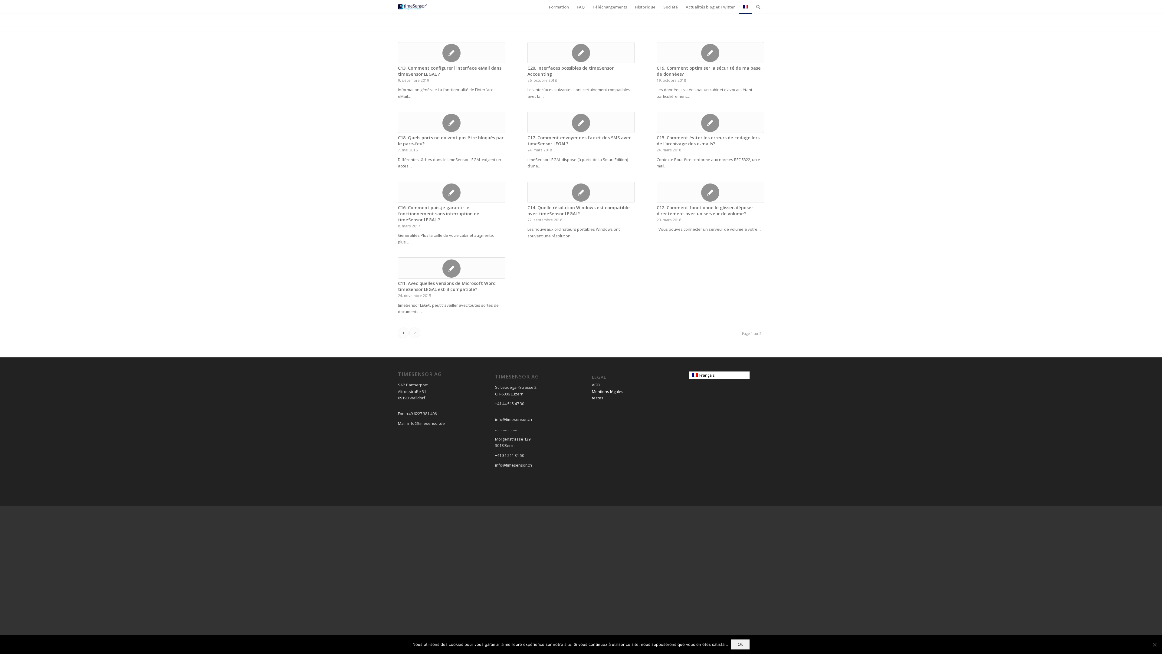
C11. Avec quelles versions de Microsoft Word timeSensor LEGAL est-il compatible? (447, 286)
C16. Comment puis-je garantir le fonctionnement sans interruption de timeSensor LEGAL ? (438, 214)
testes (597, 398)
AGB (596, 385)
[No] (1154, 645)
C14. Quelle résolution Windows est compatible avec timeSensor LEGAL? (578, 210)
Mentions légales (607, 391)
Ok (740, 644)
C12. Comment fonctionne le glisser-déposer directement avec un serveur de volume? (705, 210)
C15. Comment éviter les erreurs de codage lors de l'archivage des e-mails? (708, 141)
